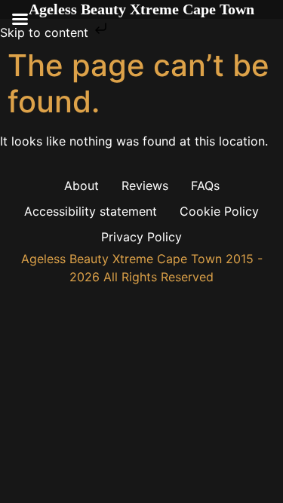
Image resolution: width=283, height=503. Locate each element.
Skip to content (46, 32)
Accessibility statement (90, 211)
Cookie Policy (219, 211)
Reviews (145, 185)
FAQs (205, 185)
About (81, 185)
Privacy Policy (141, 236)
